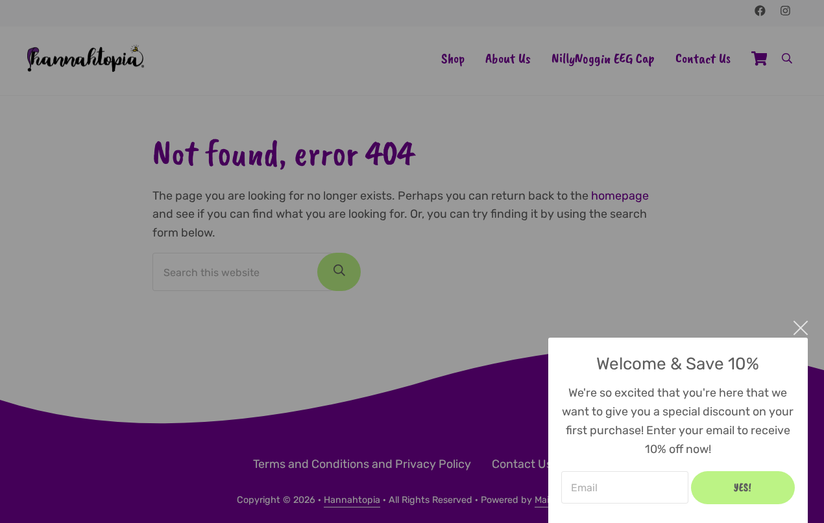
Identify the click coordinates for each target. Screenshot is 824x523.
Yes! (743, 487)
